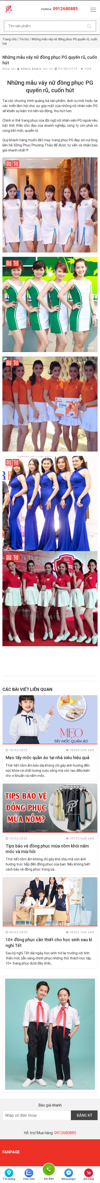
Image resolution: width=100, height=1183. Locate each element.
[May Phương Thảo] (8, 9)
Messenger (69, 1179)
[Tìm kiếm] (89, 26)
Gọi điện (49, 1168)
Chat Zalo (29, 1179)
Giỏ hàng (88, 1179)
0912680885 (65, 1132)
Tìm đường (9, 1179)
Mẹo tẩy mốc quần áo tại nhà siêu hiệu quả (47, 757)
